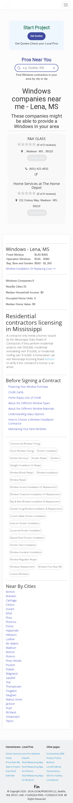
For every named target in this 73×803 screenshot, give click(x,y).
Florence (11, 622)
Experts (25, 758)
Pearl (9, 708)
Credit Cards (16, 392)
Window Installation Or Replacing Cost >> (31, 268)
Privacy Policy (54, 758)
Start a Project (13, 767)
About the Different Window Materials (31, 408)
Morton (10, 652)
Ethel (9, 613)
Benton (10, 592)
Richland (11, 712)
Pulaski (10, 669)
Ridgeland (12, 673)
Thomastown (13, 686)
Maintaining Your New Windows (27, 429)
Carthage (11, 600)
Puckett (10, 665)
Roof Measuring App (32, 762)
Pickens (10, 656)
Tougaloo (11, 691)
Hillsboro (11, 635)
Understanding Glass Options (26, 414)
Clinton (10, 605)
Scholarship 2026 (55, 754)
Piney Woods (13, 660)
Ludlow (10, 639)
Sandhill (10, 678)
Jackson (10, 704)
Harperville (12, 630)
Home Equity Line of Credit (24, 397)
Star (8, 682)
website (50, 359)
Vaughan (11, 695)
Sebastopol (12, 716)
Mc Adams (12, 643)
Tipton (9, 721)
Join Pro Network (31, 754)
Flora (9, 617)
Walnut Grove (14, 699)
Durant (10, 609)
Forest (10, 626)
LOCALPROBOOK (24, 5)
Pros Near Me (13, 762)
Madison (11, 648)
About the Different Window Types (29, 403)
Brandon (11, 596)
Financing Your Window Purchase (28, 386)
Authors (51, 762)
